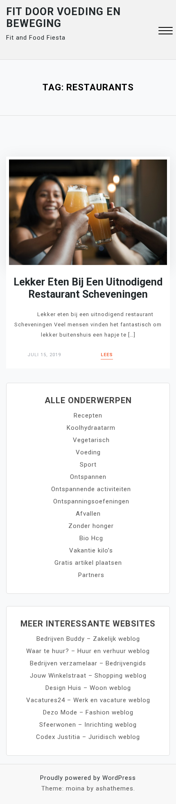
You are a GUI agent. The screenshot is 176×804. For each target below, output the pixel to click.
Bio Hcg (91, 538)
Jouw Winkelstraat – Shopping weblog (88, 675)
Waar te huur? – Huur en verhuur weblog (88, 651)
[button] (165, 32)
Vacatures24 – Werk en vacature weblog (88, 700)
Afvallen (88, 513)
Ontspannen (88, 477)
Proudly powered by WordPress (88, 778)
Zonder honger (91, 526)
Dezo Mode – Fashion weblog (88, 712)
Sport (88, 464)
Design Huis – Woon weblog (88, 688)
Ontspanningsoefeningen (91, 501)
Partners (91, 575)
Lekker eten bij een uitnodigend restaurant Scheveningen (88, 288)
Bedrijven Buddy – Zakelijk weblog (88, 638)
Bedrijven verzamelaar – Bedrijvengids (88, 663)
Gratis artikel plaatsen (88, 562)
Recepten (88, 415)
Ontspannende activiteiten (91, 489)
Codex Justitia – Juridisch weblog (88, 737)
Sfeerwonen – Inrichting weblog (88, 724)
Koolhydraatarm (91, 427)
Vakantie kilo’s (91, 550)
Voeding (88, 452)
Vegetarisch (91, 440)
